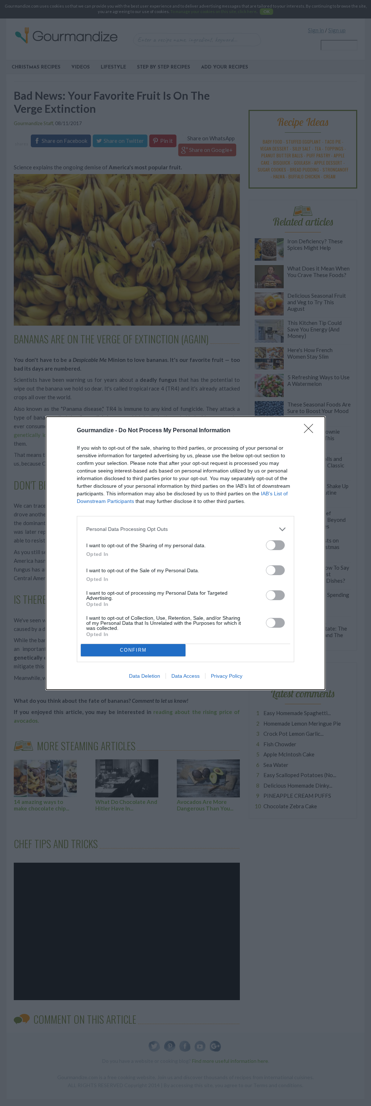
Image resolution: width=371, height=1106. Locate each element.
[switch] (275, 545)
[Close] (311, 431)
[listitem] (185, 529)
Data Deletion (144, 676)
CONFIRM (133, 650)
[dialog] (185, 553)
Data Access (185, 676)
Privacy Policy (226, 676)
